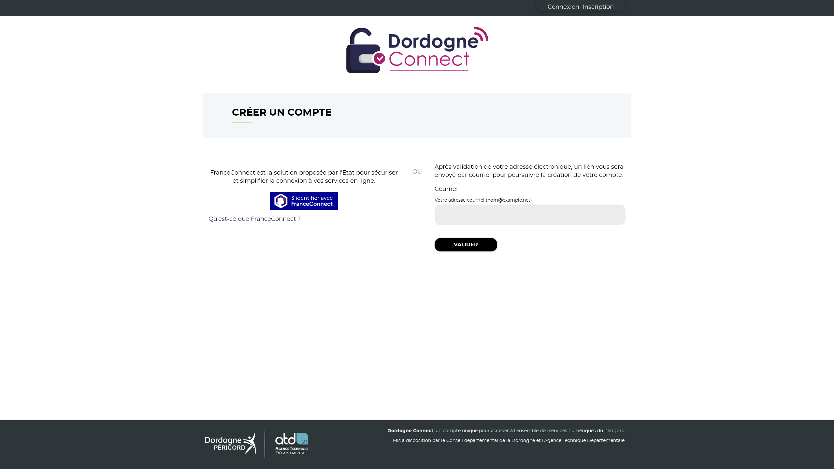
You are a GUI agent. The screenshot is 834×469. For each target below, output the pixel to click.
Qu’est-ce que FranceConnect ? (254, 219)
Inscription (598, 7)
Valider (466, 244)
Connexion (563, 7)
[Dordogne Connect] (417, 51)
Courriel (446, 189)
